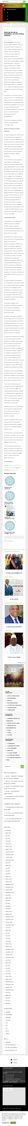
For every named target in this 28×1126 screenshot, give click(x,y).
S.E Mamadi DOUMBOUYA (14, 573)
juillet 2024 (8, 898)
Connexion (8, 1042)
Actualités (8, 23)
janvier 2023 (9, 946)
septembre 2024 (10, 892)
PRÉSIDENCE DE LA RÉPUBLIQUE (12, 551)
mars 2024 (8, 908)
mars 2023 (8, 941)
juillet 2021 (8, 995)
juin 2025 (8, 868)
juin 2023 (8, 933)
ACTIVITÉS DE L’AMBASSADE (14, 705)
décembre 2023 (9, 917)
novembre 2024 (9, 887)
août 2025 (8, 862)
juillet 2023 (8, 930)
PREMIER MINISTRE (9, 576)
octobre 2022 (9, 954)
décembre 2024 (9, 884)
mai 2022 (8, 968)
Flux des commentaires (11, 1047)
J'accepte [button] (13, 1122)
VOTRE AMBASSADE (8, 692)
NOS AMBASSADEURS (12, 703)
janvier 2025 (9, 881)
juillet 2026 (8, 833)
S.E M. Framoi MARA (14, 657)
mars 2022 (8, 973)
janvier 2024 (9, 914)
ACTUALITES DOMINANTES (9, 715)
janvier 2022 (9, 979)
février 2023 (9, 944)
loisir (7, 1025)
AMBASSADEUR (8, 630)
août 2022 (8, 960)
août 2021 (8, 992)
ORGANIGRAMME (11, 698)
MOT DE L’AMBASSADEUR (13, 696)
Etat (7, 1022)
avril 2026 (8, 841)
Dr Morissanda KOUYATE (14, 627)
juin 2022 (8, 965)
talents (7, 1033)
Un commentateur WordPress (13, 807)
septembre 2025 (10, 860)
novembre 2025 (9, 854)
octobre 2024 (9, 889)
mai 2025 (8, 871)
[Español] (14, 19)
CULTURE (9, 735)
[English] (14, 12)
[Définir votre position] (22, 665)
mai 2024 (8, 903)
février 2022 (9, 976)
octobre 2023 (9, 922)
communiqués (9, 1014)
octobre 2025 (9, 857)
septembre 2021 (10, 990)
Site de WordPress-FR (11, 1050)
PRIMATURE (10, 750)
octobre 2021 (9, 987)
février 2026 (9, 846)
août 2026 (8, 830)
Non (7, 1028)
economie (8, 1020)
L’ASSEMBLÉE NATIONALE (13, 746)
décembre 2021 (9, 981)
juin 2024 (8, 900)
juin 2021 (8, 998)
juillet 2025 (8, 865)
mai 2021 (8, 1000)
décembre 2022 (9, 949)
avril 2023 (8, 938)
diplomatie (8, 1017)
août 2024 (8, 895)
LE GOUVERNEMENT (12, 748)
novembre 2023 (9, 919)
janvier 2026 (9, 849)
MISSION (9, 700)
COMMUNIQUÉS (11, 710)
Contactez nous (11, 9)
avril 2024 (8, 906)
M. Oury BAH (14, 599)
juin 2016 (8, 1003)
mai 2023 (8, 935)
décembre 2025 (9, 852)
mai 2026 (8, 838)
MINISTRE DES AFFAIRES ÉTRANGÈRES (13, 603)
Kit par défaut (7, 809)
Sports (7, 1031)
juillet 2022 (8, 963)
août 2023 (8, 927)
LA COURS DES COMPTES (13, 755)
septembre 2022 (10, 957)
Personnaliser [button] (6, 1122)
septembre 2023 (10, 925)
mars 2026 (8, 843)
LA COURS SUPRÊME (12, 753)
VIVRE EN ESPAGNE (11, 707)
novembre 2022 (9, 952)
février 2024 (9, 911)
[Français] (14, 16)
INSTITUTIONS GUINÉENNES (9, 740)
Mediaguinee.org (14, 470)
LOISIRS (9, 732)
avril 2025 (8, 873)
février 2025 (9, 879)
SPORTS (9, 730)
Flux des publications (11, 1045)
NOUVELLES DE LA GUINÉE (13, 723)
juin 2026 (8, 835)
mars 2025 (8, 876)
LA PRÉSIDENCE (11, 743)
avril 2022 (8, 971)
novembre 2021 (9, 984)
